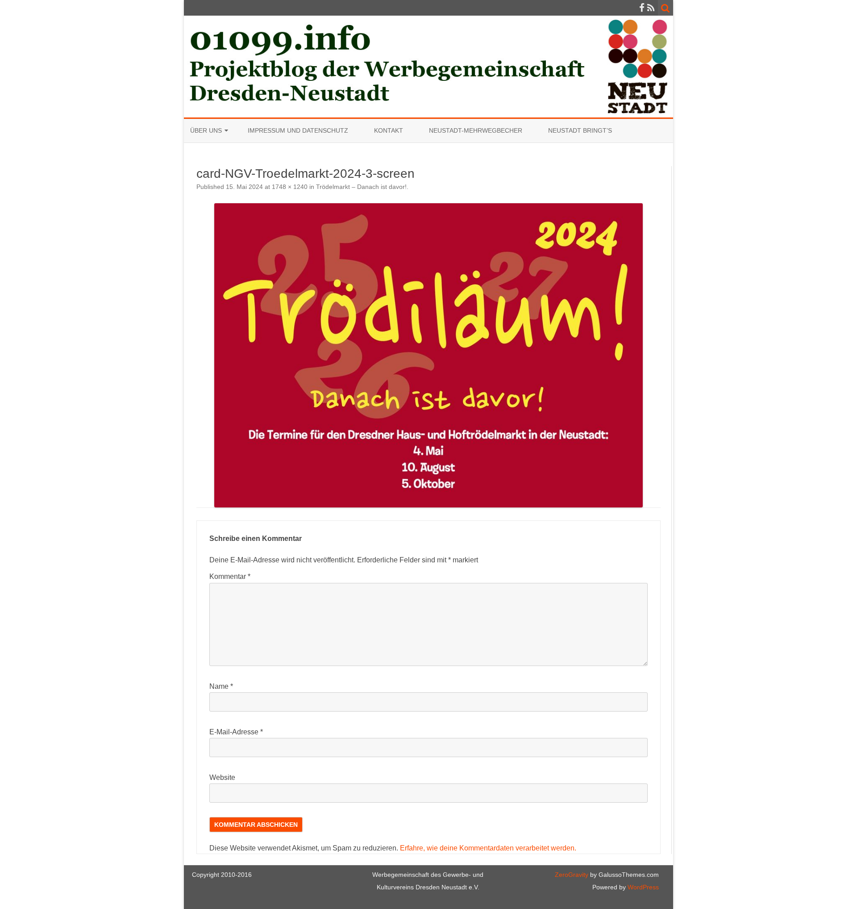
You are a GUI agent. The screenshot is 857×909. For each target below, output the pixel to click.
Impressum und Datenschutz (298, 130)
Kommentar (229, 576)
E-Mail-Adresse (236, 732)
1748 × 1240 (290, 186)
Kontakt (388, 130)
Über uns (206, 130)
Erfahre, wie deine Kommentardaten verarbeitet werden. (488, 848)
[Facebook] (642, 8)
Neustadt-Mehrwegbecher (475, 130)
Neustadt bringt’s (580, 130)
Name (221, 686)
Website (222, 777)
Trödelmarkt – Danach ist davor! (361, 186)
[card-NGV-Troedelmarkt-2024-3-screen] (428, 355)
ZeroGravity (571, 874)
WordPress (642, 887)
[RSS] (651, 8)
